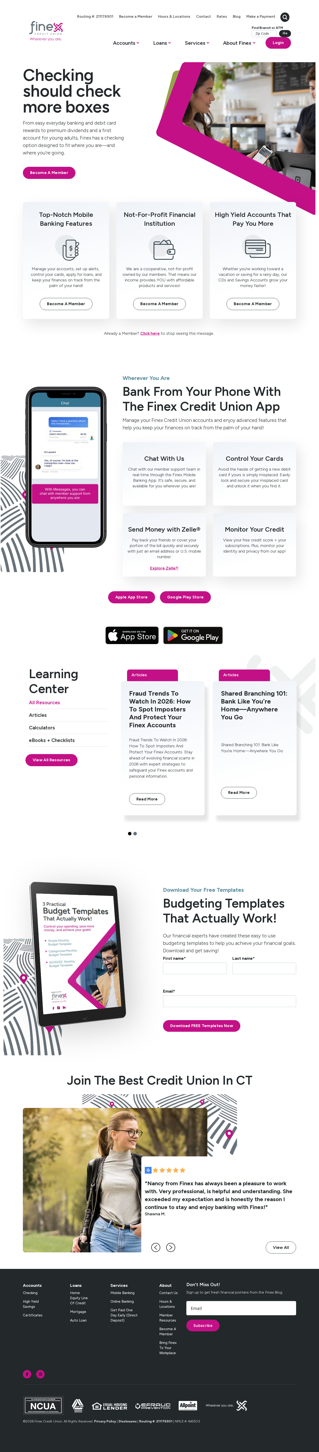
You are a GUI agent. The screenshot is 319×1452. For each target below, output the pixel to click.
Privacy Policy (105, 1421)
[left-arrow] (156, 1247)
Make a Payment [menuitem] (260, 16)
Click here (150, 333)
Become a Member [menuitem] (135, 16)
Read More (147, 799)
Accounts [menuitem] (32, 1285)
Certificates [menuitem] (33, 1315)
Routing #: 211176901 (155, 1421)
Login (278, 42)
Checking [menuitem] (30, 1293)
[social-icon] (27, 1374)
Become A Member (49, 172)
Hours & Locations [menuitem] (174, 16)
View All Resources (51, 760)
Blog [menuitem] (237, 16)
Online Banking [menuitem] (122, 1301)
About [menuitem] (165, 1285)
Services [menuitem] (119, 1285)
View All (281, 1247)
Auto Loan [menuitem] (78, 1320)
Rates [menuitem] (222, 16)
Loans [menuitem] (76, 1285)
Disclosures (128, 1421)
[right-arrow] (171, 1247)
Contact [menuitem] (203, 16)
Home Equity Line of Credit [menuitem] (79, 1298)
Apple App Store (131, 597)
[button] (126, 44)
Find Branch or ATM (267, 28)
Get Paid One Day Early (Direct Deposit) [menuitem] (124, 1315)
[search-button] (285, 17)
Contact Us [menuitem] (168, 1293)
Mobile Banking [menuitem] (122, 1293)
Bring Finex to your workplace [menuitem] (168, 1348)
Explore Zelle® (164, 568)
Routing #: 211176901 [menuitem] (95, 16)
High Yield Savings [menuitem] (31, 1304)
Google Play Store (185, 597)
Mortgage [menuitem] (78, 1312)
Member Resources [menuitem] (167, 1317)
